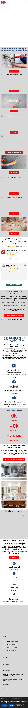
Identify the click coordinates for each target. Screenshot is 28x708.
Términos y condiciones (12, 641)
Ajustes (18, 705)
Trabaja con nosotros (12, 647)
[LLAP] (3, 2)
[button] (2, 525)
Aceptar (4, 705)
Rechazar (11, 705)
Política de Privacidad (12, 644)
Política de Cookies (11, 650)
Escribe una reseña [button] (13, 259)
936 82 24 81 (14, 590)
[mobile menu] (26, 2)
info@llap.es (14, 569)
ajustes (13, 702)
